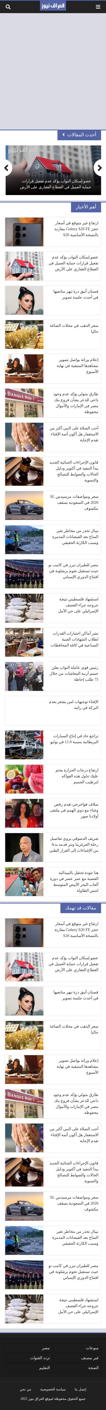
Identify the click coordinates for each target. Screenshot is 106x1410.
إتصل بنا (80, 1389)
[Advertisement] (53, 71)
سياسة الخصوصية (53, 1389)
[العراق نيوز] (53, 6)
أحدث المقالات (81, 134)
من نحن (25, 1389)
